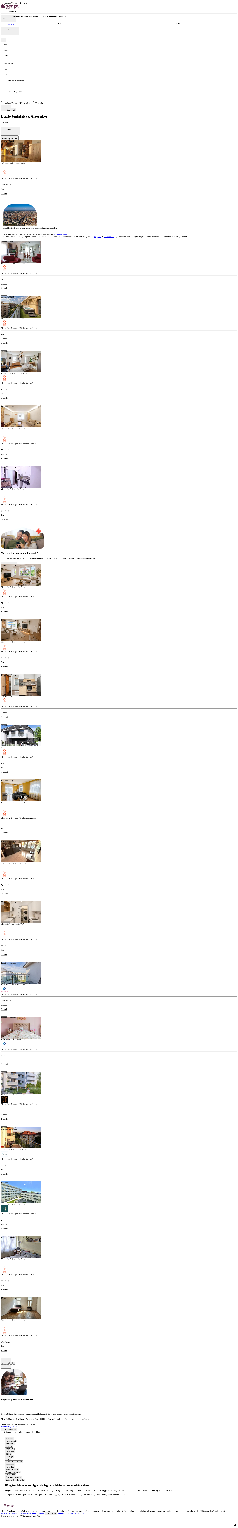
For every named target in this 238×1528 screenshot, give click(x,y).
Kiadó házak (107, 1511)
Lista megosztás (10, 1430)
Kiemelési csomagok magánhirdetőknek (40, 1511)
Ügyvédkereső (118, 1511)
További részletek (60, 234)
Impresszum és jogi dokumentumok (71, 1513)
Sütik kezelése (50, 1513)
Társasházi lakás (12, 1470)
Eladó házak (6, 1511)
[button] (29, 3)
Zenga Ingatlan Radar (166, 1511)
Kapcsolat (221, 1511)
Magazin (153, 1511)
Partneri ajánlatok (131, 1511)
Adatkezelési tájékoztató (10, 1513)
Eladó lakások (61, 1511)
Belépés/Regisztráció (9, 1426)
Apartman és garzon (13, 1472)
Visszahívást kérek (9, 563)
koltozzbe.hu (109, 237)
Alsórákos (9, 1438)
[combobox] (10, 31)
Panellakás (10, 1467)
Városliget (9, 1457)
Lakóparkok (180, 1511)
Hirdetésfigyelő (191, 1511)
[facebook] (2, 1509)
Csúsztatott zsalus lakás (15, 1480)
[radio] (60, 23)
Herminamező (11, 1441)
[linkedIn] (6, 1509)
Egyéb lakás (10, 1475)
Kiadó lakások (144, 1511)
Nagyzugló (10, 1449)
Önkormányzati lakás (13, 1477)
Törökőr (8, 1454)
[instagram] (4, 1509)
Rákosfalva (10, 1451)
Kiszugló (9, 1446)
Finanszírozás (73, 1511)
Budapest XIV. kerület (14, 1462)
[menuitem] (9, 11)
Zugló (8, 1459)
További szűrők (9, 110)
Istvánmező (10, 1444)
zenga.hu (97, 237)
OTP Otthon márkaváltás (207, 1511)
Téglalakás (10, 1464)
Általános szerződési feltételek (32, 1513)
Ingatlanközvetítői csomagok (90, 1511)
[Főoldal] (7, 16)
